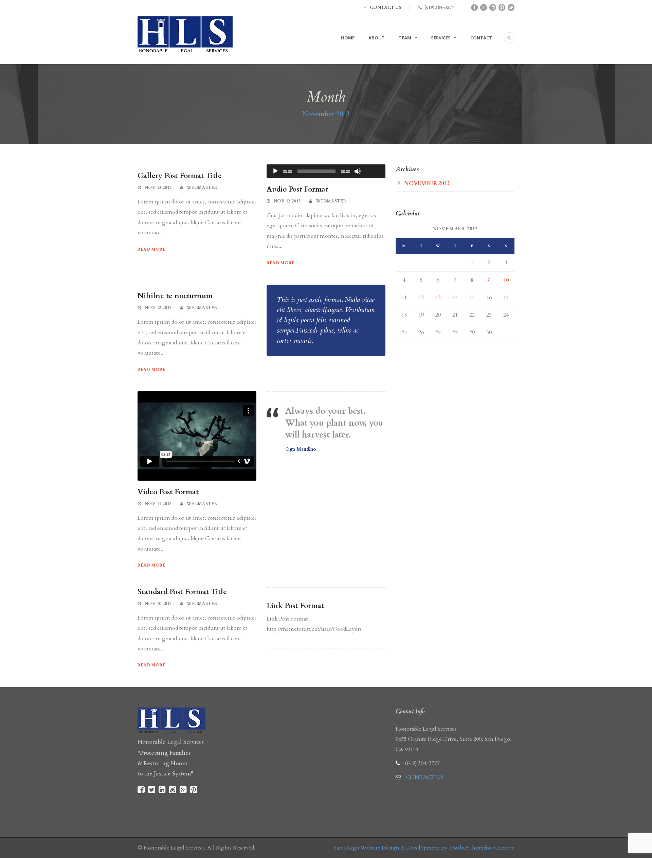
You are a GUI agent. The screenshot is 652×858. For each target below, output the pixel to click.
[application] (326, 171)
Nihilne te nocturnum (175, 296)
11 (404, 297)
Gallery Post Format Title (180, 176)
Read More (151, 249)
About (376, 38)
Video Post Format (168, 492)
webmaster (202, 187)
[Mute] (357, 171)
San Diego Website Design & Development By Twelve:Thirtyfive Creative (424, 848)
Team (405, 38)
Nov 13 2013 (158, 187)
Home (348, 38)
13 (438, 297)
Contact (481, 38)
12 (421, 297)
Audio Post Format (297, 189)
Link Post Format (295, 606)
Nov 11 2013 (158, 503)
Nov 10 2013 (158, 603)
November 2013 (426, 183)
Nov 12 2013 (287, 201)
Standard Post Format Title (182, 592)
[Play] (275, 171)
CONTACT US (385, 7)
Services (441, 38)
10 (506, 280)
